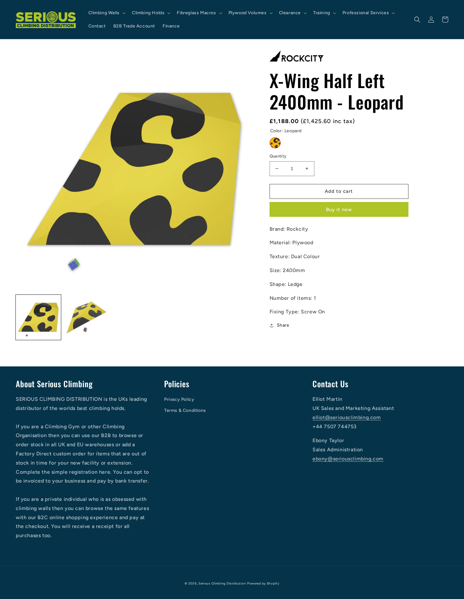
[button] (106, 13)
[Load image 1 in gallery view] (38, 317)
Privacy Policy (179, 399)
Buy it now (339, 209)
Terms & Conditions (185, 410)
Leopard (275, 142)
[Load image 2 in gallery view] (86, 317)
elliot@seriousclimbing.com (346, 417)
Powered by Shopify (263, 583)
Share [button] (283, 325)
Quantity (278, 156)
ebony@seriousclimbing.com (348, 459)
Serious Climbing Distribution (222, 583)
